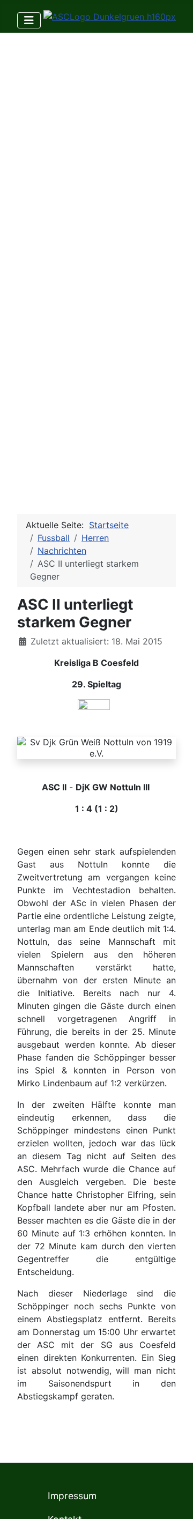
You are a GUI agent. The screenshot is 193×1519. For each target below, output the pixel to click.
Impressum (72, 1495)
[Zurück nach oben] (174, 1499)
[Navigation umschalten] (29, 20)
